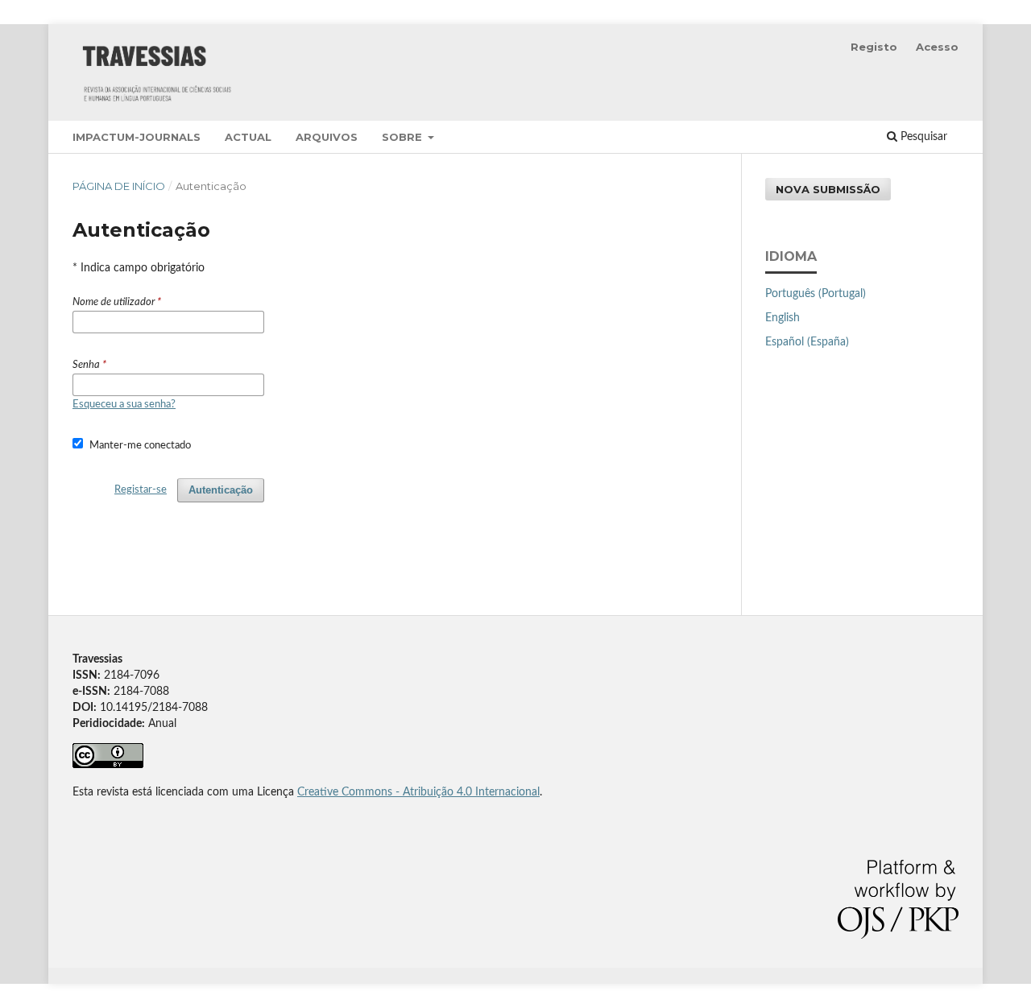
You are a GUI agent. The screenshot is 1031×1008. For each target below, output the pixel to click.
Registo (874, 46)
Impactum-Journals (136, 136)
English (782, 318)
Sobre (403, 136)
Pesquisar (922, 137)
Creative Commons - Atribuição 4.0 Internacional (418, 792)
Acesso (937, 46)
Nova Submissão (828, 189)
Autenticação (220, 490)
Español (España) (807, 342)
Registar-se (140, 490)
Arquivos (327, 136)
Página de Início (118, 186)
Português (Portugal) (815, 294)
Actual (248, 136)
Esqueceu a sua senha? (124, 404)
